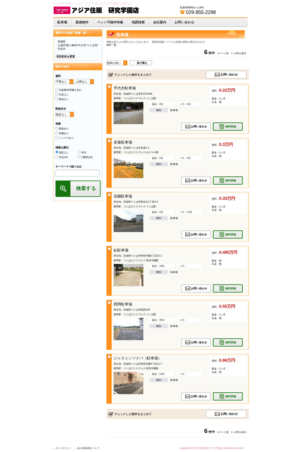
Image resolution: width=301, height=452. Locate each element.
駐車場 (62, 22)
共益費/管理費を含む (70, 90)
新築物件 (82, 22)
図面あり (64, 128)
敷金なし (64, 99)
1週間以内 (87, 157)
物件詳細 (230, 126)
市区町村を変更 (65, 56)
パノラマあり (66, 138)
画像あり (64, 133)
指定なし (64, 152)
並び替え (142, 62)
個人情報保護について (88, 448)
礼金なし (64, 94)
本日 (83, 152)
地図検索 (138, 22)
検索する (86, 188)
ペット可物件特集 (110, 22)
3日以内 (63, 157)
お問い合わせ (184, 22)
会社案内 (159, 22)
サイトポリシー (63, 448)
